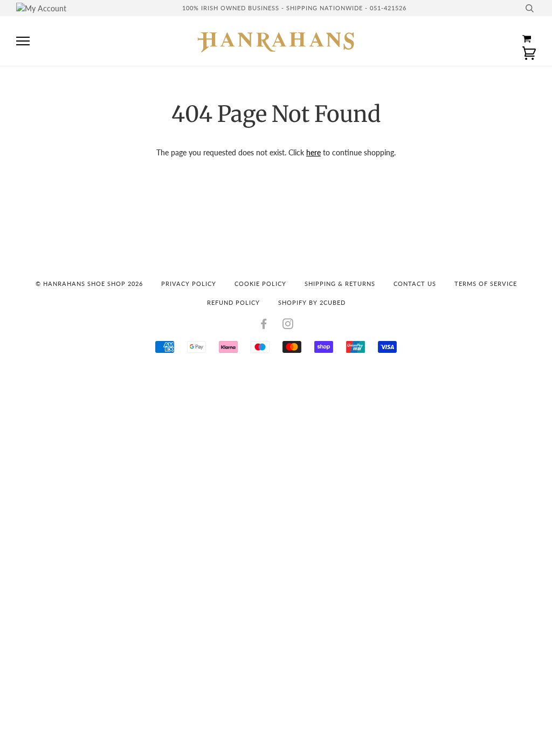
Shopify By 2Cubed (312, 302)
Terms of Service (485, 283)
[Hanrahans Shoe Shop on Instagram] (288, 325)
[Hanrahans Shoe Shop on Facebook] (264, 325)
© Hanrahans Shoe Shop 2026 (89, 283)
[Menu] (23, 41)
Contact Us (415, 283)
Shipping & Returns (340, 283)
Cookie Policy (260, 283)
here (313, 152)
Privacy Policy (188, 283)
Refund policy (233, 302)
